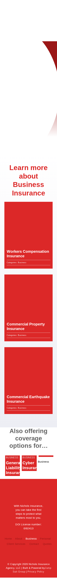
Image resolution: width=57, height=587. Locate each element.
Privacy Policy (35, 571)
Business (22, 262)
